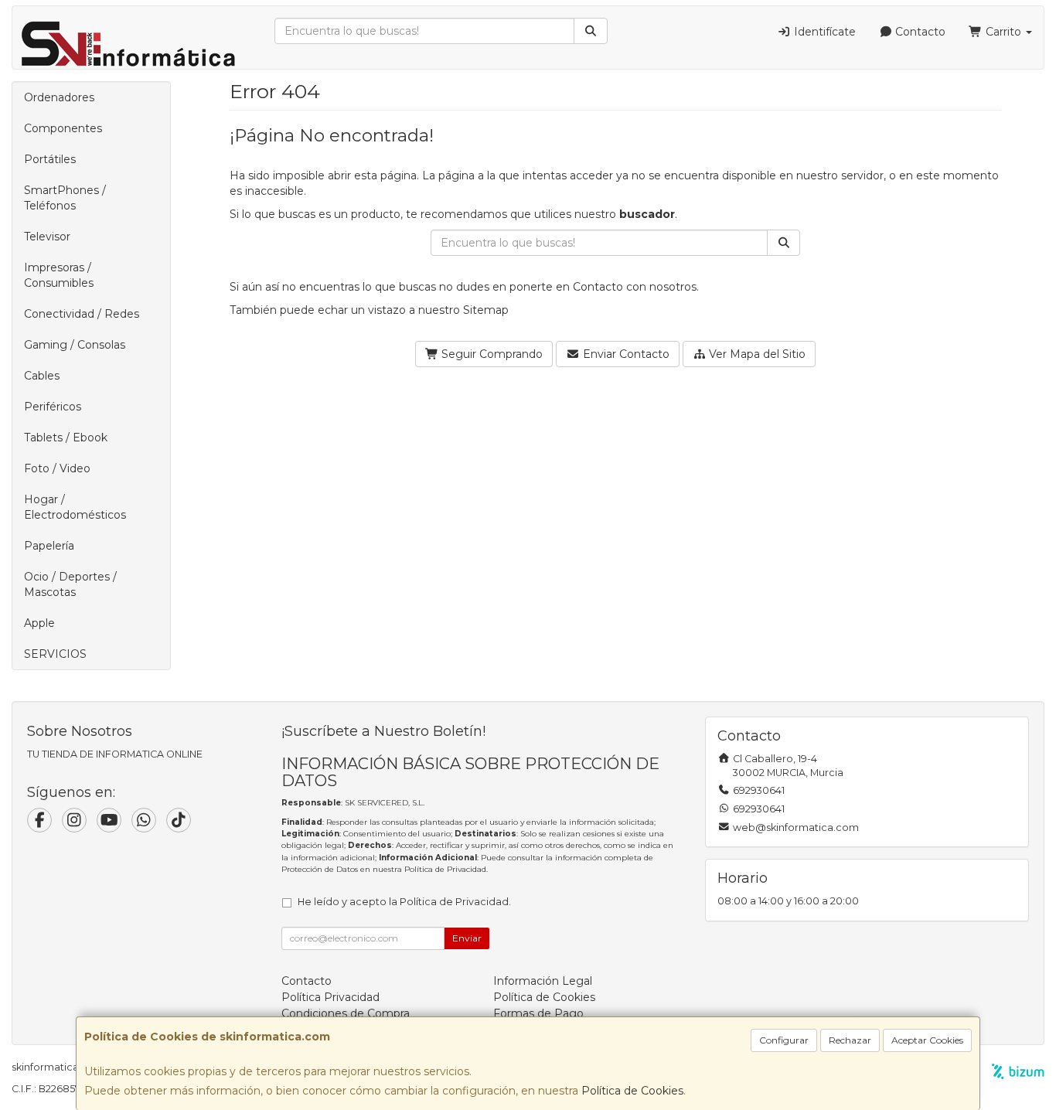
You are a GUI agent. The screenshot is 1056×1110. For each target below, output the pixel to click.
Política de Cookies (632, 1091)
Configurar (784, 1040)
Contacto (918, 32)
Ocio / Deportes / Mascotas (70, 584)
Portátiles (50, 159)
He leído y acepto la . (404, 901)
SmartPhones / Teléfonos (65, 198)
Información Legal (542, 981)
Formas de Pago (538, 1013)
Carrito (1003, 32)
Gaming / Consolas (74, 345)
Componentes (63, 128)
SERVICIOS (55, 654)
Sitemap (486, 310)
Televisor (47, 236)
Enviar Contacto (624, 354)
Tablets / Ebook (65, 437)
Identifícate (823, 32)
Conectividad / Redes (81, 314)
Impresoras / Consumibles (59, 275)
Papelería (49, 546)
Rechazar (850, 1040)
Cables (42, 376)
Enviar (467, 938)
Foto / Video (57, 468)
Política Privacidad (330, 997)
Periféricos (52, 407)
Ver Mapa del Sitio (756, 354)
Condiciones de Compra (345, 1013)
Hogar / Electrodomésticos (75, 507)
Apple (39, 623)
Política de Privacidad (445, 869)
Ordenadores (59, 97)
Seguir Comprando (490, 354)
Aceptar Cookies (927, 1040)
